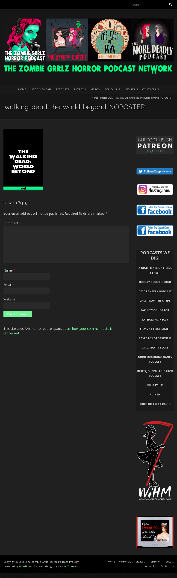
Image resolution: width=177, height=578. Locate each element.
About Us (131, 89)
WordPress (25, 566)
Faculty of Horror (155, 310)
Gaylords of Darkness (155, 338)
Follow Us (112, 89)
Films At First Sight (155, 328)
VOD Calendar (41, 89)
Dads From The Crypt (155, 300)
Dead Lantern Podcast (155, 291)
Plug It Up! (155, 385)
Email (8, 284)
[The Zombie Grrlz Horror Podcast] (88, 20)
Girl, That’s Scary (155, 347)
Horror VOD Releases (111, 97)
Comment (12, 223)
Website (9, 299)
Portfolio (154, 561)
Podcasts (62, 89)
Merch (95, 89)
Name (9, 270)
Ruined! (155, 394)
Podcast (169, 561)
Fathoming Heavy (155, 319)
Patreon (80, 89)
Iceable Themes (67, 566)
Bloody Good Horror (155, 282)
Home (22, 89)
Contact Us (150, 89)
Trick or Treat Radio (155, 404)
